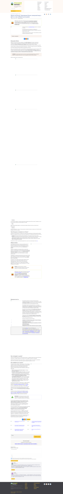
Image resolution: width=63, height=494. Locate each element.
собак (23, 331)
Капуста (39, 8)
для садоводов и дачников (32, 20)
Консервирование (47, 9)
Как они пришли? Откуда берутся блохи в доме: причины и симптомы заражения (20, 425)
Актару (26, 385)
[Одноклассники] (26, 39)
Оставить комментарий (14, 460)
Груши (26, 485)
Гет (13, 392)
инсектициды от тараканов (21, 391)
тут (37, 240)
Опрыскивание (36, 487)
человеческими (27, 331)
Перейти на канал (37, 436)
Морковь (39, 9)
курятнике (37, 332)
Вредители (39, 3)
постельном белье (25, 333)
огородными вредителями (18, 466)
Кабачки (39, 7)
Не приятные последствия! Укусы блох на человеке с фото (20, 421)
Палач (12, 392)
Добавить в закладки (20, 18)
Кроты (46, 7)
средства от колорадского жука (19, 384)
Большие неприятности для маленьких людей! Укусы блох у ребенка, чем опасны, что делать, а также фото (19, 430)
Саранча (35, 488)
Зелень (26, 483)
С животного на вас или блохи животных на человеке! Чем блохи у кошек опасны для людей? (36, 422)
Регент (27, 384)
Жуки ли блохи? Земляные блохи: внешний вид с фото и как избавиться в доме (36, 426)
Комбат (15, 392)
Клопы (46, 4)
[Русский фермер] (16, 3)
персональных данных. (29, 458)
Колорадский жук (37, 483)
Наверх (28, 419)
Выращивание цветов (48, 8)
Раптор (27, 391)
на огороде (33, 332)
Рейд (18, 392)
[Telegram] (28, 39)
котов (38, 330)
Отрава (35, 485)
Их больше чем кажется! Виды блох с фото (36, 429)
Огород (46, 3)
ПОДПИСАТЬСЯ (17, 24)
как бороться (32, 330)
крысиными (32, 331)
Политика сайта (13, 492)
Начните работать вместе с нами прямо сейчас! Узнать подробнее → (26, 443)
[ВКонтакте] (24, 39)
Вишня (39, 4)
